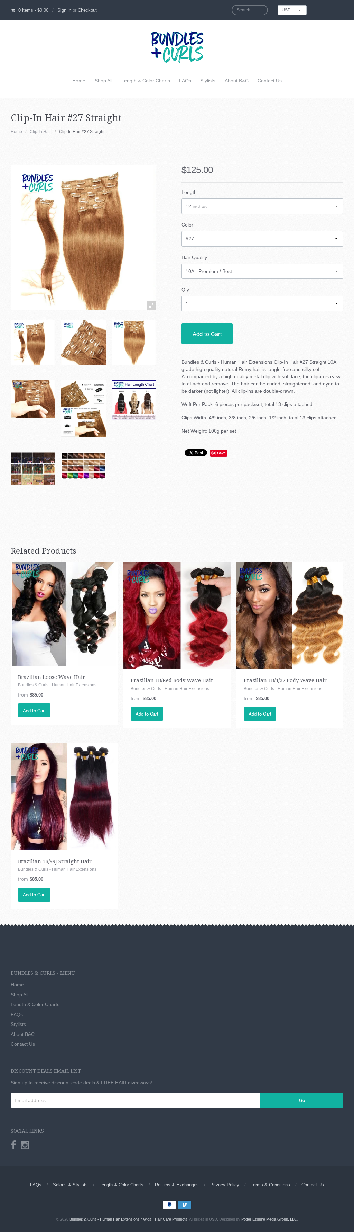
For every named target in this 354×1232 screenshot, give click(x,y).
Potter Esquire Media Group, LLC (269, 1219)
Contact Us (270, 80)
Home (78, 80)
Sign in (64, 10)
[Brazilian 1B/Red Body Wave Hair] (176, 615)
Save (221, 452)
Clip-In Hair (40, 131)
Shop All (103, 80)
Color (187, 225)
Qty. (185, 289)
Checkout (87, 10)
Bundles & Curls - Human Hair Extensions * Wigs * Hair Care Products (128, 1219)
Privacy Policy (224, 1184)
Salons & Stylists (70, 1184)
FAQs (185, 80)
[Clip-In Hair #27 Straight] (33, 342)
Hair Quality (194, 257)
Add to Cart (207, 333)
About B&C (237, 80)
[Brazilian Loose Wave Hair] (64, 613)
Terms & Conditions (270, 1184)
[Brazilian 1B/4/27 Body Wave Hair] (289, 615)
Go (302, 1100)
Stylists (207, 80)
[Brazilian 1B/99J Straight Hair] (64, 796)
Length (189, 192)
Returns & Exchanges (177, 1184)
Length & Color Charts (145, 80)
